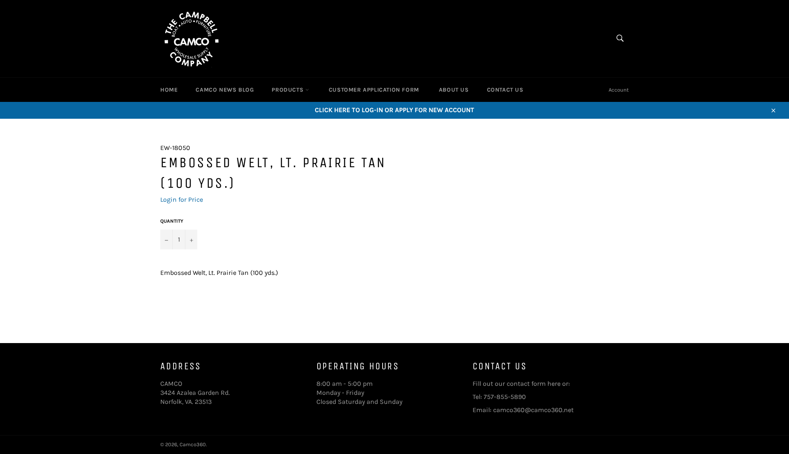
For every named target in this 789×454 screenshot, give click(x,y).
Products (288, 89)
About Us (454, 89)
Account (619, 90)
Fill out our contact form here (517, 383)
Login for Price (181, 199)
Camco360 (193, 444)
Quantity (171, 221)
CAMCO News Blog (225, 89)
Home (169, 89)
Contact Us (505, 89)
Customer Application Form (374, 89)
